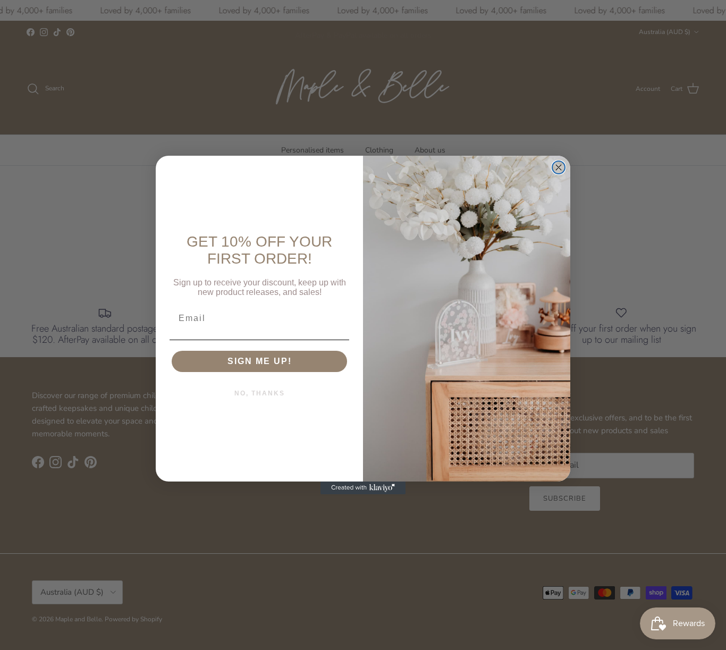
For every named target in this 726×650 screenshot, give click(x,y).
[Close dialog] (558, 167)
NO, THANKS (259, 393)
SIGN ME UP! (259, 361)
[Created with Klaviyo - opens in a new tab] (363, 488)
